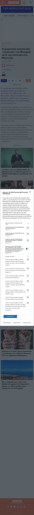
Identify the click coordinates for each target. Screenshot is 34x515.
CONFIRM (10, 316)
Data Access (17, 322)
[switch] (27, 228)
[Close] (30, 192)
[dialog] (17, 257)
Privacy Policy (27, 322)
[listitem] (17, 223)
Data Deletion (7, 322)
